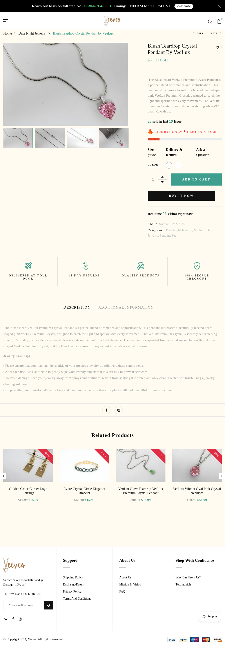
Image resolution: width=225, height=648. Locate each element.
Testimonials (183, 584)
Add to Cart (196, 179)
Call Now (184, 6)
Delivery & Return (174, 152)
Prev (200, 33)
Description (77, 307)
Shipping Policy (73, 577)
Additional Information (126, 307)
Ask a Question (202, 152)
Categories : (156, 230)
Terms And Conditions (77, 598)
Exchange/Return (73, 584)
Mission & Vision (130, 584)
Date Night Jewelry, (180, 230)
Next (214, 33)
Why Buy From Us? (188, 577)
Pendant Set (168, 235)
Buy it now (181, 195)
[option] (65, 84)
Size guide (152, 152)
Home (7, 33)
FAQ (122, 591)
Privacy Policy (72, 591)
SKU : (152, 224)
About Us (125, 577)
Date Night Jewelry (32, 33)
